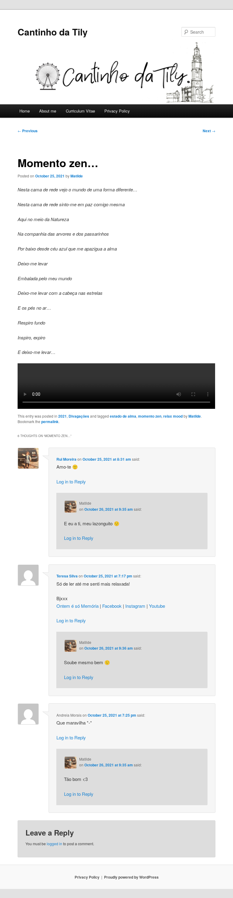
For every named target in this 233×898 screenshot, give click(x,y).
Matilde (76, 176)
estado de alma (123, 416)
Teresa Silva (67, 576)
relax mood (173, 416)
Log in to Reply (71, 481)
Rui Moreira (66, 459)
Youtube (157, 606)
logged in (54, 843)
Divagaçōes (79, 416)
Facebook (112, 606)
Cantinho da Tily (53, 31)
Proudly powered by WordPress (131, 877)
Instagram (135, 606)
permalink (50, 421)
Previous (28, 130)
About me (47, 111)
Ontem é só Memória (77, 606)
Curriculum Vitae (80, 111)
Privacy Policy (117, 111)
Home (24, 111)
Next (209, 130)
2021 (62, 416)
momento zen (149, 416)
